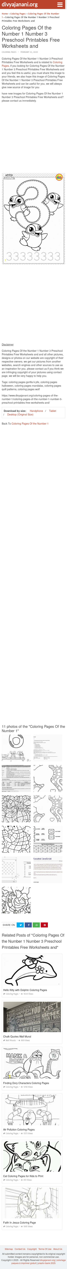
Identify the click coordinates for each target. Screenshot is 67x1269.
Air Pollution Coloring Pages (19, 1129)
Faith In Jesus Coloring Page (19, 1222)
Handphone (36, 411)
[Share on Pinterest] (44, 925)
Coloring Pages (9, 52)
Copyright (32, 1248)
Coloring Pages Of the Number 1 (30, 423)
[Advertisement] (33, 138)
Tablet (52, 411)
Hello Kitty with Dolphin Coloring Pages (25, 990)
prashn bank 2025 (47, 1263)
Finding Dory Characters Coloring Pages (26, 1083)
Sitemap (9, 1248)
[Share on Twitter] (20, 925)
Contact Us (20, 1248)
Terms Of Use (44, 1248)
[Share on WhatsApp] (36, 925)
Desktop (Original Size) (20, 414)
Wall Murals (11, 1040)
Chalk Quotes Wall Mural (17, 1036)
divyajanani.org (20, 4)
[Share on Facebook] (28, 925)
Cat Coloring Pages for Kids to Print (23, 1176)
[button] (59, 4)
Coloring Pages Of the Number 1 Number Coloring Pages (30, 849)
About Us (57, 1248)
